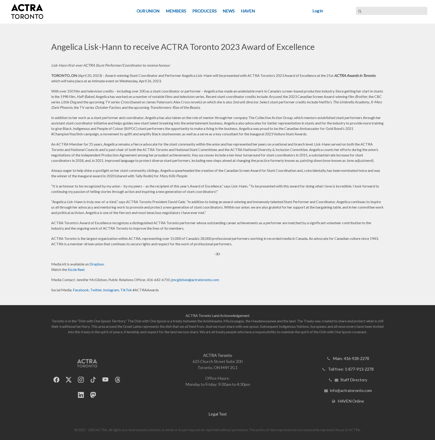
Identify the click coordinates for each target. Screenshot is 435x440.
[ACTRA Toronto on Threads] (118, 379)
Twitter (96, 290)
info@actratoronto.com (351, 390)
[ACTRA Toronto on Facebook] (56, 379)
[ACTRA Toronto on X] (69, 379)
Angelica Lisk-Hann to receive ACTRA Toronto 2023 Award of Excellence (183, 47)
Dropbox (96, 264)
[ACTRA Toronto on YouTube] (105, 379)
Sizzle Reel (76, 269)
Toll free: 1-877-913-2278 (351, 369)
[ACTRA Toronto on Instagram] (81, 379)
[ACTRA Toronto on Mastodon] (93, 394)
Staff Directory (353, 379)
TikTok (126, 290)
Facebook (81, 290)
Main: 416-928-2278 (351, 358)
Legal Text (217, 413)
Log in (317, 10)
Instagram (111, 290)
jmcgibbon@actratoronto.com (195, 279)
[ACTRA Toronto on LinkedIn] (81, 394)
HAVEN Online (351, 401)
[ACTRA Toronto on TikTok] (93, 379)
